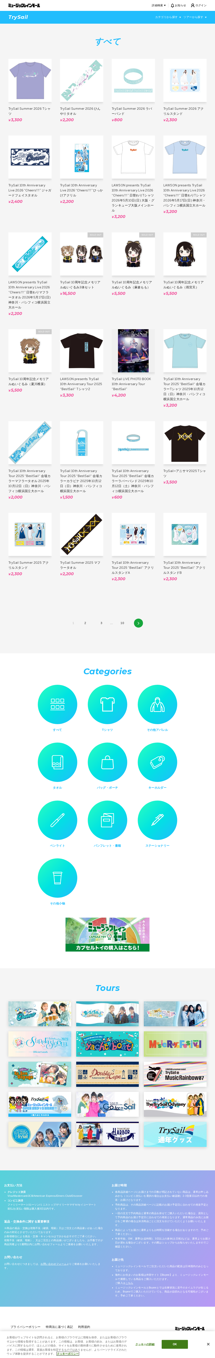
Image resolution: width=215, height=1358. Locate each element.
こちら (129, 1283)
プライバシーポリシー (25, 1326)
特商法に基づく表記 (59, 1326)
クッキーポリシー (68, 1353)
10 (122, 623)
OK (175, 1344)
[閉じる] (208, 1344)
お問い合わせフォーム (54, 1264)
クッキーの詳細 (145, 1344)
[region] (107, 1344)
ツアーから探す (193, 17)
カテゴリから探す (166, 17)
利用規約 (84, 1326)
